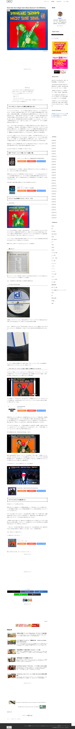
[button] (34, 594)
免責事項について (60, 725)
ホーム (26, 725)
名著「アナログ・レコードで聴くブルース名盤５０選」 (23, 91)
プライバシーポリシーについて (51, 725)
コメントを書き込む (27, 715)
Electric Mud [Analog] (21, 406)
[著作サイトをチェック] (24, 600)
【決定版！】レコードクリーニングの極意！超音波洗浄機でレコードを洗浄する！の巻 (59, 115)
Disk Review (13, 551)
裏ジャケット (16, 96)
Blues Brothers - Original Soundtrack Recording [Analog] (27, 488)
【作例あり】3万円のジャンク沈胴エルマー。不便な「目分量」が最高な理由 (60, 91)
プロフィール (66, 725)
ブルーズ (25, 551)
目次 (26, 87)
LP (16, 551)
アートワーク (16, 94)
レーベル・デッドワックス (19, 98)
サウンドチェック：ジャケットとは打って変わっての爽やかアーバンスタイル (28, 99)
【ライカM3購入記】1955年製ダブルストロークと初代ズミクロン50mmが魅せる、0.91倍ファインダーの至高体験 (60, 96)
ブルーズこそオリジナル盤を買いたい (20, 101)
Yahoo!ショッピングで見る (41, 161)
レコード (30, 551)
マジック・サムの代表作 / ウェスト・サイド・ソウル (22, 93)
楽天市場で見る (31, 161)
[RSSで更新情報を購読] (31, 600)
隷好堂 (59, 18)
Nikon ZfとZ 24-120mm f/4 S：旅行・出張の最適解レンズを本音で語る (60, 81)
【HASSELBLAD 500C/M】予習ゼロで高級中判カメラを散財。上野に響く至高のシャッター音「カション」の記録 (60, 86)
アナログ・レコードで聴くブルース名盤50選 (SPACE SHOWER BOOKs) (30, 158)
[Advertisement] (27, 59)
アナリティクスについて (36, 725)
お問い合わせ (43, 725)
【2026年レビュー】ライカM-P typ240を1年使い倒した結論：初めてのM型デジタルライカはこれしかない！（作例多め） (60, 103)
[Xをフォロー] (26, 600)
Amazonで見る (22, 161)
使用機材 (29, 725)
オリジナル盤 (21, 551)
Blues (9, 551)
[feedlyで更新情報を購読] (29, 600)
